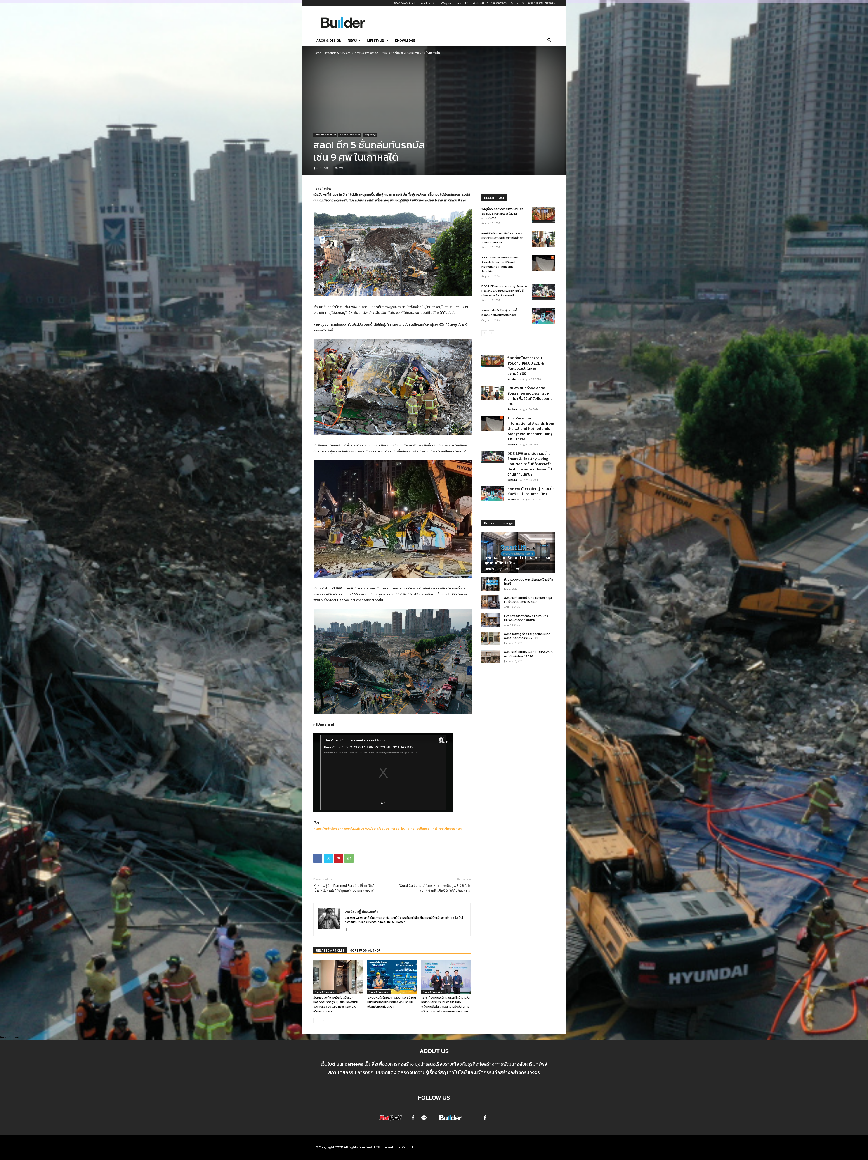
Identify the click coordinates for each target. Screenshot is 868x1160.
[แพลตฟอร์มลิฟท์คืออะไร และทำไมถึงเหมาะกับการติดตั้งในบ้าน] (490, 620)
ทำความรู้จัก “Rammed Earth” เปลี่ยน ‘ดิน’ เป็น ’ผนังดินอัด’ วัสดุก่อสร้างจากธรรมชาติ (343, 888)
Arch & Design (328, 40)
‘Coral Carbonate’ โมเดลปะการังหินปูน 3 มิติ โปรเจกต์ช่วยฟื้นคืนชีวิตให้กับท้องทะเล (435, 888)
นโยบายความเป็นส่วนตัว (541, 3)
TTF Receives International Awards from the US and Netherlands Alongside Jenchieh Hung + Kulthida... (530, 428)
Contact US (517, 3)
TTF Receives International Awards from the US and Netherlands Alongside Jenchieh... (500, 264)
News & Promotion (366, 53)
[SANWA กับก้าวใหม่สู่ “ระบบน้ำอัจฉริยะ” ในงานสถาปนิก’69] (543, 316)
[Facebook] (317, 858)
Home (317, 53)
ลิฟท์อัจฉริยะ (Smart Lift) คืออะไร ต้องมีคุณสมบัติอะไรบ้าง (518, 560)
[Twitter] (328, 858)
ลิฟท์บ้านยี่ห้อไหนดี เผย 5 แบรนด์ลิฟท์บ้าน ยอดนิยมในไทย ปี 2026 (529, 654)
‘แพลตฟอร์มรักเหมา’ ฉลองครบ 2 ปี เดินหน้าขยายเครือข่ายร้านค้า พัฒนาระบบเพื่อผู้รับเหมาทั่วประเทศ (391, 1002)
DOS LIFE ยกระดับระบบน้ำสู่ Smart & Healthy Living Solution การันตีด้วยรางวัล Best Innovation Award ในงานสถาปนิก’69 (529, 463)
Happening (369, 134)
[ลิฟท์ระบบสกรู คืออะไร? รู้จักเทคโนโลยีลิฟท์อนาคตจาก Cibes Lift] (490, 638)
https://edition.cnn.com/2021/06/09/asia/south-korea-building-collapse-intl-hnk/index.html (387, 828)
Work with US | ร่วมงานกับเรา (490, 3)
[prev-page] (316, 1020)
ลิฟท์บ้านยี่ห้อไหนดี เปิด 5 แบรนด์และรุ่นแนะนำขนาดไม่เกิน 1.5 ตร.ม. (528, 600)
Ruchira (512, 409)
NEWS (352, 40)
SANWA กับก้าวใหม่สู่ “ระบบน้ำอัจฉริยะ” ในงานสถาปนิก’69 (499, 312)
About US (462, 3)
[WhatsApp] (349, 858)
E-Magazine (446, 3)
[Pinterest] (338, 858)
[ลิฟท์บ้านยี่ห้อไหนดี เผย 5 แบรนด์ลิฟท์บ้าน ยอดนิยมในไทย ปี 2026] (490, 656)
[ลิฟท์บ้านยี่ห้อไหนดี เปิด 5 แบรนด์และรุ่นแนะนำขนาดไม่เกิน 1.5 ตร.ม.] (490, 602)
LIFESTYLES (376, 40)
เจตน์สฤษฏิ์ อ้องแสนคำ (361, 911)
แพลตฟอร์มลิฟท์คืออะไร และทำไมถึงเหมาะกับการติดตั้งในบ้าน (526, 618)
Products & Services (337, 53)
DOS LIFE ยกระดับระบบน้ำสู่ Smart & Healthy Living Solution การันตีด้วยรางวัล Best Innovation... (504, 290)
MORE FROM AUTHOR (365, 950)
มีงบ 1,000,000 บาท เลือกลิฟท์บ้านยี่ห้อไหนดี (528, 582)
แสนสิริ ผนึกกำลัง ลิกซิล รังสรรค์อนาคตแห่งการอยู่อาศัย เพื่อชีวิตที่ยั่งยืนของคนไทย (502, 237)
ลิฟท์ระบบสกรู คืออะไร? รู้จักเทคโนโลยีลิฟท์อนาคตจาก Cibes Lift (527, 636)
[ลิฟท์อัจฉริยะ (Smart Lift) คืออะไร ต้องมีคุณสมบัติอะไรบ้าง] (518, 552)
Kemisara (513, 379)
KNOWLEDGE (405, 40)
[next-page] (323, 1020)
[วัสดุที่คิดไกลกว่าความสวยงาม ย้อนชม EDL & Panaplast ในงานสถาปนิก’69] (543, 215)
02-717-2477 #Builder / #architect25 (414, 3)
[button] (549, 40)
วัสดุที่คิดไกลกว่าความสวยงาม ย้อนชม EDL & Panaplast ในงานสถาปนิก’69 (503, 213)
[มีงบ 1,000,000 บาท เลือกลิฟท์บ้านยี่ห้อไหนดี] (490, 584)
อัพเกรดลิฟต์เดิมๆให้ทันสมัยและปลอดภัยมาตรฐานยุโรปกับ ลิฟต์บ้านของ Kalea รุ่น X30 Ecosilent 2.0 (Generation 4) (335, 1004)
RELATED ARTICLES (330, 950)
